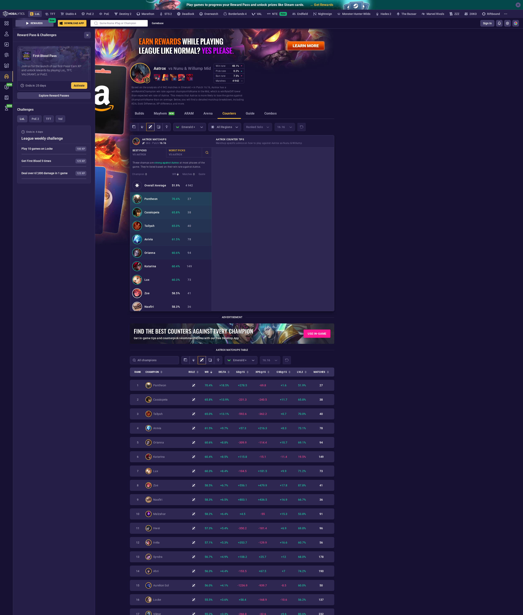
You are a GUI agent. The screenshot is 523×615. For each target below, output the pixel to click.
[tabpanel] (54, 154)
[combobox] (119, 23)
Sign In (487, 23)
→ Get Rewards (321, 5)
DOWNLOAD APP (74, 23)
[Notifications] (499, 23)
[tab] (139, 114)
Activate (79, 85)
